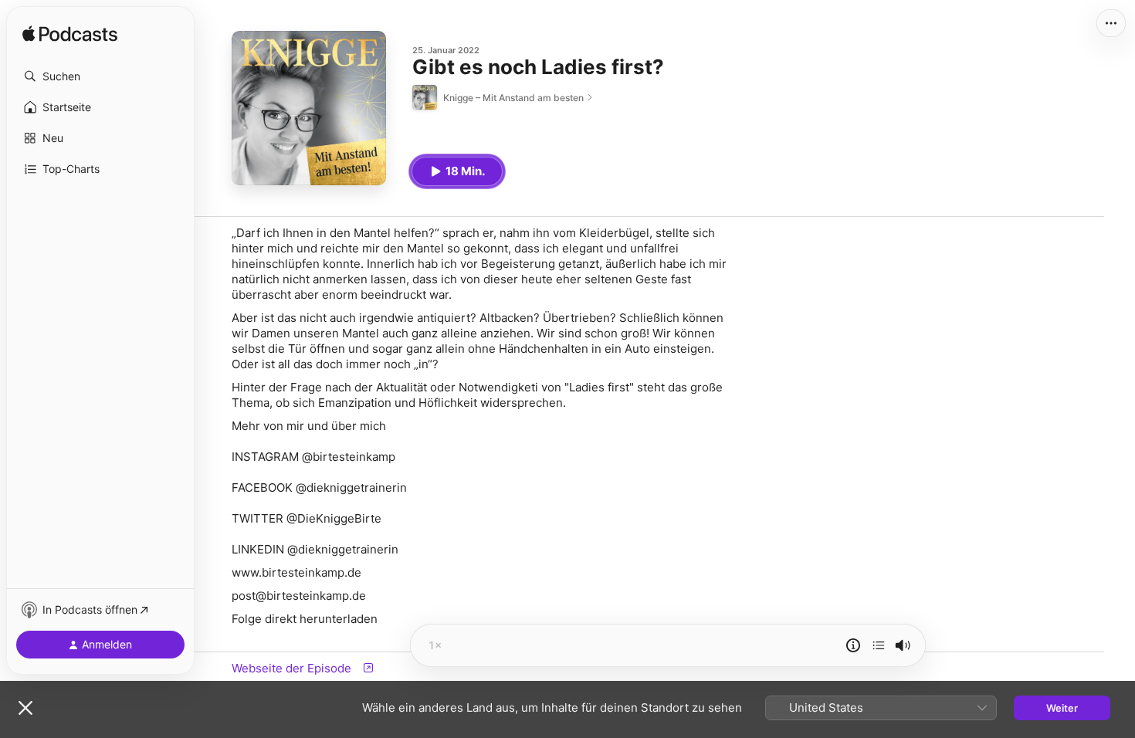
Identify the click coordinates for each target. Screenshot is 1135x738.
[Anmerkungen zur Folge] (853, 645)
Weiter (1062, 708)
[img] (69, 34)
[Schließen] (25, 708)
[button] (100, 76)
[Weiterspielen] (878, 645)
